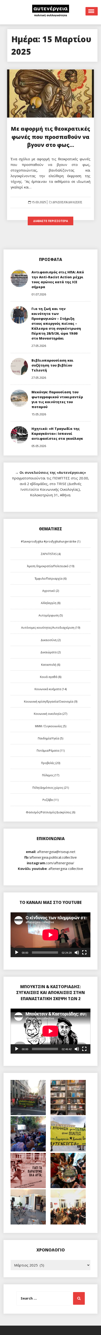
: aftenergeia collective (50, 868)
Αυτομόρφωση (51, 615)
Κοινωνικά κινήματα (51, 689)
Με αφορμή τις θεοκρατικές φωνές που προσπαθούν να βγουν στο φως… (50, 137)
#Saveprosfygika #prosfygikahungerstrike (50, 541)
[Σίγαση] (76, 952)
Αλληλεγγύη (50, 603)
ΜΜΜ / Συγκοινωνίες (50, 726)
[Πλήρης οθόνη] (84, 952)
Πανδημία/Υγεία (50, 738)
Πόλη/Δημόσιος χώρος (50, 788)
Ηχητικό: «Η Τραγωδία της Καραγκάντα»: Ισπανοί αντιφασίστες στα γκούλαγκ (57, 433)
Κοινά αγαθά (50, 677)
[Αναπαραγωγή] (16, 952)
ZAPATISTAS (51, 554)
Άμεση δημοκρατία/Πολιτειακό (50, 566)
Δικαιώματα (50, 652)
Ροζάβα (50, 800)
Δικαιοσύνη (51, 640)
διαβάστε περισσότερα (50, 221)
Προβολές (50, 763)
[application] (50, 934)
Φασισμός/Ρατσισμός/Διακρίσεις (50, 812)
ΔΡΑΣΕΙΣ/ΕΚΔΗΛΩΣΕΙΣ (67, 202)
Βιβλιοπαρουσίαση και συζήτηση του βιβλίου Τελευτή (52, 365)
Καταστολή (50, 665)
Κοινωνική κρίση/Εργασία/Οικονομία (50, 702)
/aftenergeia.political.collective (50, 857)
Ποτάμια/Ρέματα (51, 751)
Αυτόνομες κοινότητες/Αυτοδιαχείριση (50, 628)
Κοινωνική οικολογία (50, 714)
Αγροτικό (50, 591)
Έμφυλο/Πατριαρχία (50, 579)
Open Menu (91, 11)
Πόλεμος (50, 775)
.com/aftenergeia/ (50, 863)
